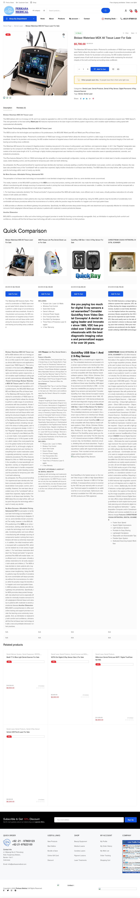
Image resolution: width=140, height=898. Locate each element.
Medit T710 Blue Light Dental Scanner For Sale (23, 657)
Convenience (42, 384)
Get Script (127, 872)
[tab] (7, 107)
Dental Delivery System (14, 654)
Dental (80, 94)
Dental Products (97, 88)
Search (105, 10)
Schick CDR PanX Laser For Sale (18, 732)
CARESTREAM (113, 352)
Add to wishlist (113, 69)
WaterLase (34, 121)
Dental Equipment (28, 654)
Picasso (45, 352)
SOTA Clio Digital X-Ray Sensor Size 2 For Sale (67, 657)
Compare (118, 69)
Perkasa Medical (21, 888)
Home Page (7, 26)
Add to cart (101, 69)
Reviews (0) (21, 107)
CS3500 (116, 436)
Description (7, 107)
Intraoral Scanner (80, 91)
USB (97, 420)
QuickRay (74, 359)
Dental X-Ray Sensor (111, 88)
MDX (45, 182)
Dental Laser (18, 26)
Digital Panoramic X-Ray (127, 88)
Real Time (134, 872)
